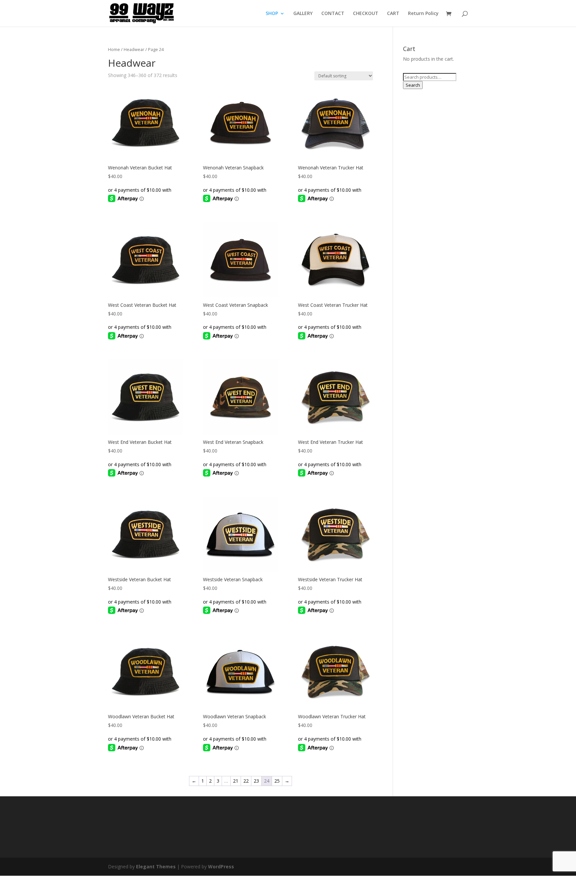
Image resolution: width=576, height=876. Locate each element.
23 (256, 781)
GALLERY (303, 13)
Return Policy (423, 13)
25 (277, 781)
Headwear (134, 49)
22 (246, 781)
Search (413, 85)
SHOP (272, 13)
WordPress (221, 866)
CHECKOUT (365, 13)
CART (393, 13)
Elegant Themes (156, 866)
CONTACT (332, 13)
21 (235, 781)
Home (114, 49)
